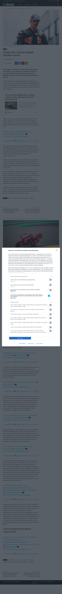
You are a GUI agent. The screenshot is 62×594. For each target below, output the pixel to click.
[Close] (57, 250)
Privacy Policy (39, 343)
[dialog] (31, 297)
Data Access (31, 343)
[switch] (50, 280)
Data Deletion (22, 343)
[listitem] (31, 276)
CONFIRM (20, 338)
